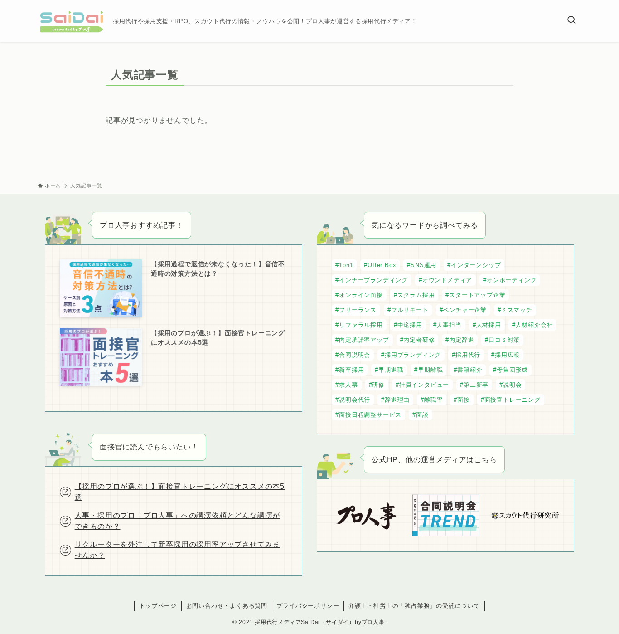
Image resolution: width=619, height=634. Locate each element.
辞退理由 (397, 399)
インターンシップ (476, 265)
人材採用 (488, 325)
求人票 (348, 384)
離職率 (433, 399)
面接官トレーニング (512, 399)
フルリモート (410, 310)
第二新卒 (476, 384)
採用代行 (467, 354)
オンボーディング (512, 280)
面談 (422, 414)
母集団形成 (512, 369)
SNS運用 (423, 265)
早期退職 (390, 369)
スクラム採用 (416, 295)
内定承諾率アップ (364, 340)
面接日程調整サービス (370, 414)
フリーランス (358, 310)
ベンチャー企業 (465, 310)
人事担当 (449, 325)
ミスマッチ (516, 310)
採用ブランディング (413, 354)
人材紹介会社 (534, 325)
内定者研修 (419, 340)
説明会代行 (354, 399)
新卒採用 (351, 369)
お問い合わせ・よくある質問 (226, 605)
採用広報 (507, 354)
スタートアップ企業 (477, 295)
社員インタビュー (424, 384)
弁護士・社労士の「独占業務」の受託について (414, 605)
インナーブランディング (373, 280)
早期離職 (430, 369)
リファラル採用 (361, 325)
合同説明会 (354, 354)
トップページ (158, 605)
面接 (463, 399)
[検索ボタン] (571, 21)
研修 (378, 384)
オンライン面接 (361, 295)
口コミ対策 (504, 340)
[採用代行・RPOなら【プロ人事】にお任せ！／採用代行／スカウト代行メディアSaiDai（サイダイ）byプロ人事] (72, 20)
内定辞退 (461, 340)
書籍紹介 (469, 369)
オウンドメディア (447, 280)
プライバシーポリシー (307, 605)
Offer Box (382, 265)
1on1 (346, 265)
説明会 (512, 384)
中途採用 (409, 325)
